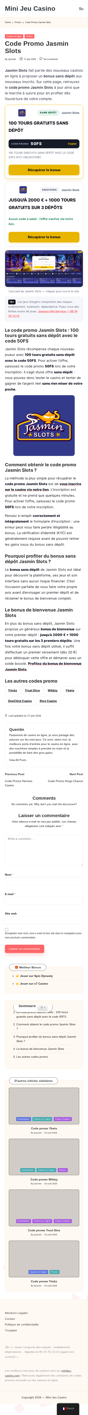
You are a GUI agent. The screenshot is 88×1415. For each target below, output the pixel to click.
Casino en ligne (14, 36)
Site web (11, 913)
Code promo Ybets (44, 1128)
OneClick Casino (20, 701)
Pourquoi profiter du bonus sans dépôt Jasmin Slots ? (46, 1039)
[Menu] (81, 8)
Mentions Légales (16, 1313)
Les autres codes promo (32, 1056)
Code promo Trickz (44, 1281)
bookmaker (23, 1119)
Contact (10, 1318)
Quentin (16, 729)
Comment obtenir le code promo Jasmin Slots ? (46, 1026)
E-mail (10, 894)
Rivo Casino (48, 701)
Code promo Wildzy (44, 1179)
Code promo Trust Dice (44, 1230)
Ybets (69, 690)
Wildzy (53, 690)
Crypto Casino (62, 1119)
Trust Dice (32, 690)
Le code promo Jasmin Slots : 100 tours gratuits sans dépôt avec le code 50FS (42, 1014)
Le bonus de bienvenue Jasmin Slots (40, 1048)
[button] (17, 760)
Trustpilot (11, 1330)
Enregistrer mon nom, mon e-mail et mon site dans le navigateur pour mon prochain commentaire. (43, 935)
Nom (9, 874)
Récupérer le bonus (44, 170)
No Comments (51, 59)
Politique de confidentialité (22, 1324)
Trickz (12, 690)
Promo (29, 36)
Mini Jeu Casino (30, 8)
